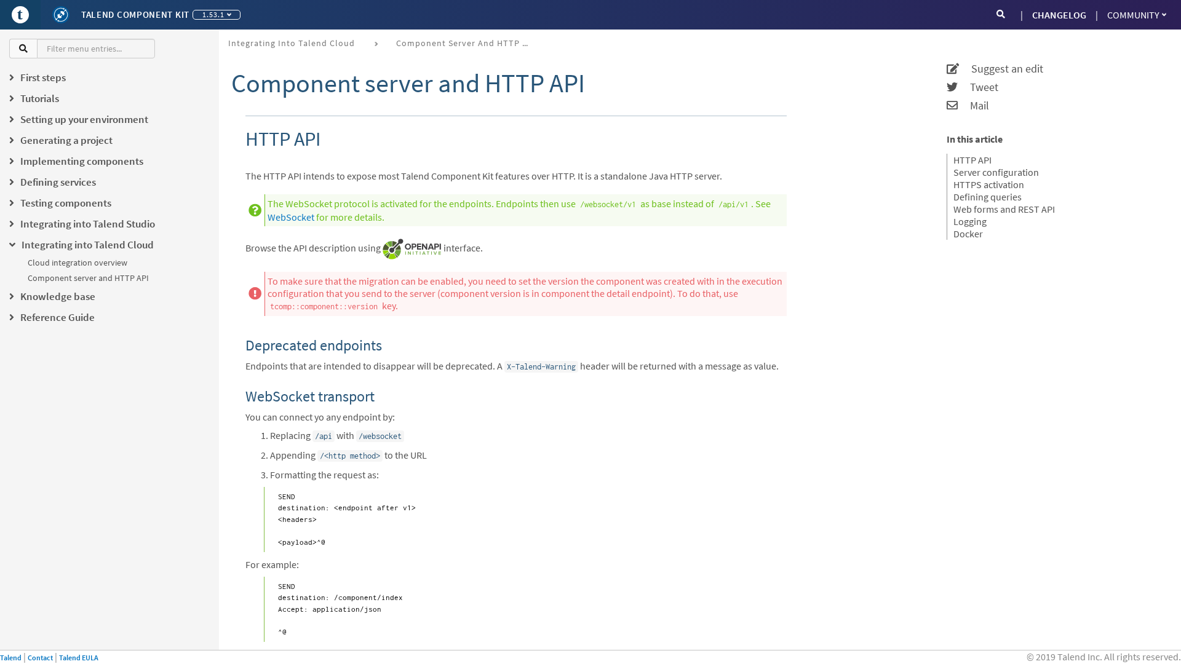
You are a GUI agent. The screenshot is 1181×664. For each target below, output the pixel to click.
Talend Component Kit (135, 14)
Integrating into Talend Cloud (291, 43)
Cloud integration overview (77, 262)
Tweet (978, 87)
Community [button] (1133, 15)
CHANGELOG (1059, 15)
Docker (968, 233)
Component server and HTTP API (88, 277)
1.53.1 (213, 14)
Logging (970, 221)
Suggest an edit (1001, 69)
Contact (40, 657)
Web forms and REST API (1004, 209)
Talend (11, 657)
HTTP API (972, 160)
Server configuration (996, 172)
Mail (973, 106)
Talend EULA (78, 657)
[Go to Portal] (20, 15)
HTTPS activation (988, 184)
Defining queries (987, 197)
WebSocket (291, 217)
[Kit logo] (61, 15)
